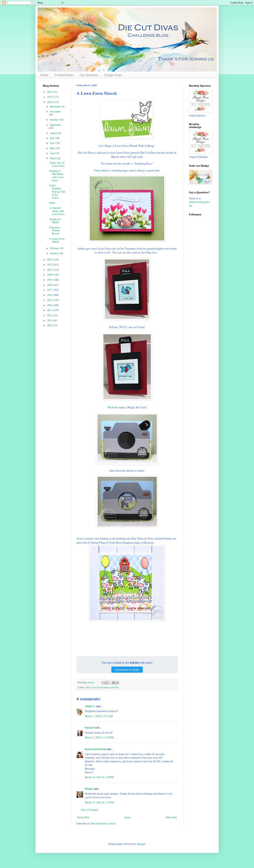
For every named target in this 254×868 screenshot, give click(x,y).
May (52, 148)
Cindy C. (90, 706)
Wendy (89, 789)
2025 (50, 97)
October (54, 119)
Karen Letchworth (95, 749)
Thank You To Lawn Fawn (57, 164)
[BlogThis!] (107, 683)
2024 (88, 687)
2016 (50, 295)
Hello (52, 202)
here (154, 252)
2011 (50, 320)
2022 (50, 264)
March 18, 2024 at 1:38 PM (99, 777)
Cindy (97, 170)
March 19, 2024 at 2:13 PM (99, 802)
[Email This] (103, 683)
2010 (50, 325)
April (53, 153)
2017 (50, 290)
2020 (50, 274)
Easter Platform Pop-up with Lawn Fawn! (57, 191)
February (55, 248)
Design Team (113, 75)
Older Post (171, 817)
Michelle (112, 407)
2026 (50, 92)
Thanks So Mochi (54, 220)
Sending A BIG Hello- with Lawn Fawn (56, 175)
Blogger (141, 844)
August (54, 133)
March (53, 158)
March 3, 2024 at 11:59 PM (99, 737)
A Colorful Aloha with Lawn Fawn (57, 211)
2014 (50, 305)
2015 (50, 300)
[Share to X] (110, 683)
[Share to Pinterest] (117, 683)
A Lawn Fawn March (56, 240)
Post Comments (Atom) (103, 823)
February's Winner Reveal (54, 230)
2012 (50, 315)
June (52, 143)
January (54, 253)
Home (44, 75)
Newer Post (83, 817)
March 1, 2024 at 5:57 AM (99, 716)
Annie (80, 538)
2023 (50, 259)
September (55, 125)
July (52, 138)
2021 (50, 269)
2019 (50, 279)
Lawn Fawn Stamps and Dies (105, 687)
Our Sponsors (89, 75)
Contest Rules (64, 75)
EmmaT (89, 727)
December (55, 106)
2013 (50, 310)
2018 (50, 285)
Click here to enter (127, 669)
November (55, 111)
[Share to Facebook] (114, 683)
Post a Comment (89, 809)
